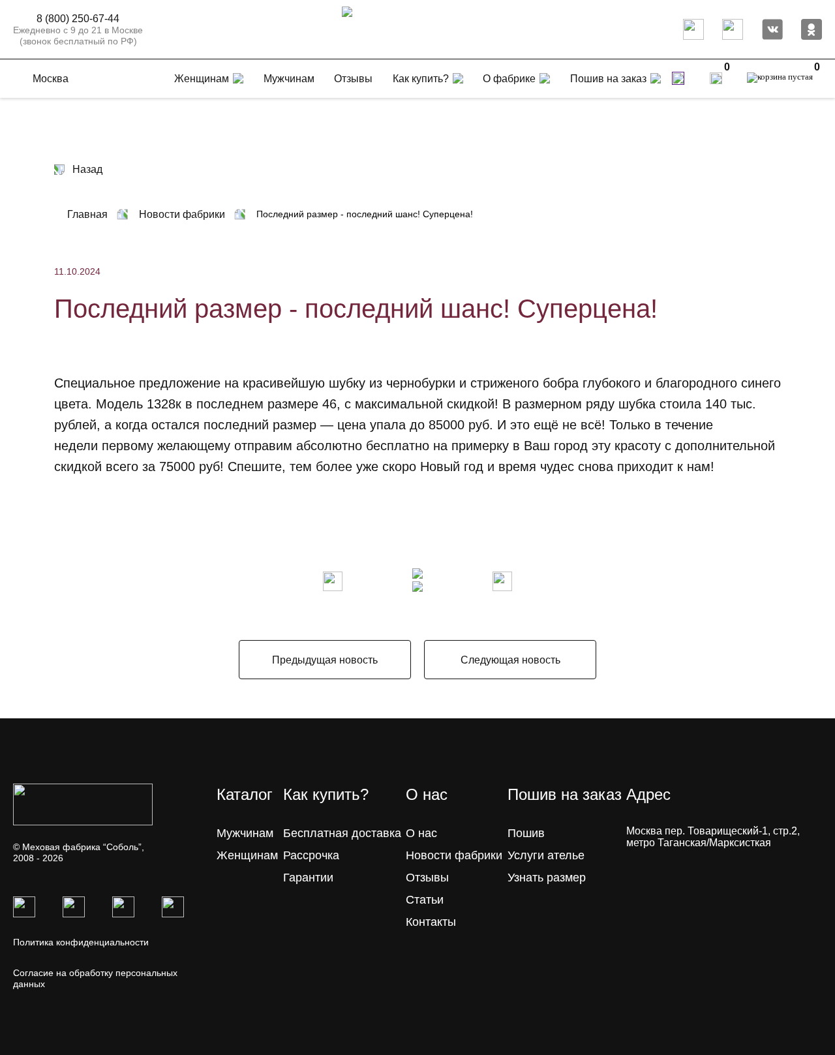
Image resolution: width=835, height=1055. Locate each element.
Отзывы (427, 877)
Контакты (431, 921)
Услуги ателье (546, 855)
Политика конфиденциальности (81, 942)
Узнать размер (547, 877)
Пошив (526, 833)
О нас (421, 833)
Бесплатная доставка (342, 833)
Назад (87, 169)
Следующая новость (510, 659)
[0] (716, 78)
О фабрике (509, 78)
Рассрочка (311, 855)
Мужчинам (245, 833)
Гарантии (308, 877)
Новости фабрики (454, 855)
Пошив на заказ (608, 78)
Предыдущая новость (325, 659)
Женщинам (247, 855)
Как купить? (421, 78)
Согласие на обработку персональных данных (95, 978)
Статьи (425, 899)
